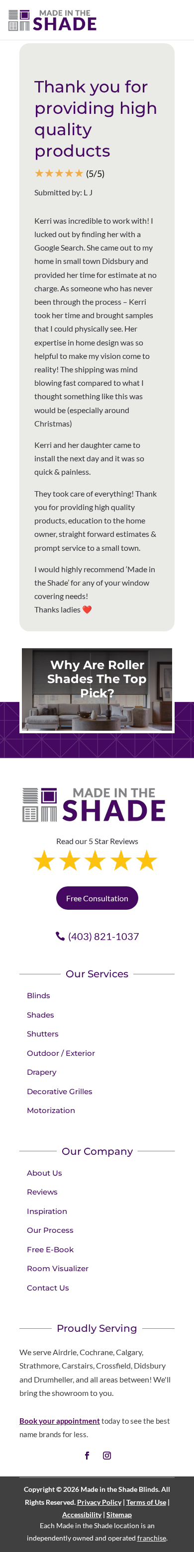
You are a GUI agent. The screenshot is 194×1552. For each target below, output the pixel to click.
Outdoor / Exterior (61, 1053)
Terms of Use (146, 1502)
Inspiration (47, 1211)
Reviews (42, 1192)
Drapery (41, 1072)
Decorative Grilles (60, 1091)
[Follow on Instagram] (107, 1456)
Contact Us (48, 1288)
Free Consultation (97, 898)
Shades (40, 1015)
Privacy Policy (99, 1502)
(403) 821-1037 (103, 936)
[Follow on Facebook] (87, 1456)
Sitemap (119, 1514)
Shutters (43, 1033)
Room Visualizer (58, 1268)
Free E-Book (50, 1249)
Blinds (38, 995)
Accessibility (81, 1514)
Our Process (50, 1230)
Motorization (51, 1110)
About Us (44, 1173)
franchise (151, 1538)
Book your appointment (59, 1420)
